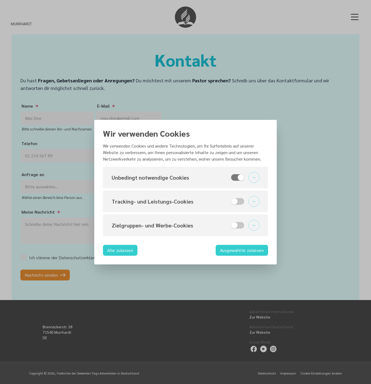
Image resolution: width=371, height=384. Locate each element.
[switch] (237, 177)
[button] (185, 177)
